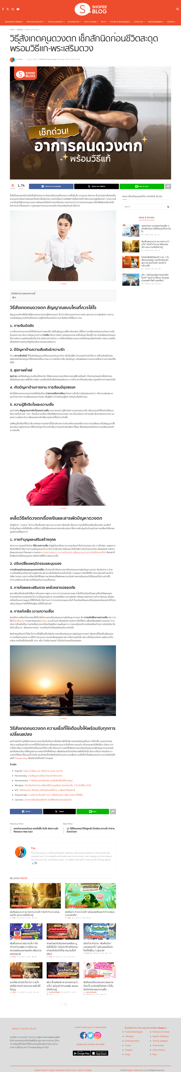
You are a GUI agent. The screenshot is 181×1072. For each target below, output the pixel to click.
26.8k (50, 994)
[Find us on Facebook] (3, 9)
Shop (127, 1054)
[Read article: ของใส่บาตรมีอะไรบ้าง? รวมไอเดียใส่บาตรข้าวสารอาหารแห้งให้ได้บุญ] (26, 970)
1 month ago (148, 250)
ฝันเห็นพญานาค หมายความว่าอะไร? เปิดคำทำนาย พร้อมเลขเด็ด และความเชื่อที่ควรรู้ (35, 913)
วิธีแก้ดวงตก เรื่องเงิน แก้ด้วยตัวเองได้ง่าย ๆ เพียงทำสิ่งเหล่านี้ (47, 790)
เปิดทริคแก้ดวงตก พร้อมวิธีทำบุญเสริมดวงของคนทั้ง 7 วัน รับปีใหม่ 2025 (58, 785)
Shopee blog (21, 758)
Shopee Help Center (57, 1070)
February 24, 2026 (92, 994)
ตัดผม (44, 621)
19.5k (72, 957)
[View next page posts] (65, 1005)
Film (14, 918)
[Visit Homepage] (90, 9)
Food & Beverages (134, 1032)
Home (12, 29)
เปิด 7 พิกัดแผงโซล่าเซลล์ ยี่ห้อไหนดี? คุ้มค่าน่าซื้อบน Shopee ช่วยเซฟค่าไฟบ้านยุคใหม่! (155, 277)
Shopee (170, 21)
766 (159, 269)
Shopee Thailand (40, 1070)
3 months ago (148, 284)
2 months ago (148, 269)
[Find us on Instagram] (13, 9)
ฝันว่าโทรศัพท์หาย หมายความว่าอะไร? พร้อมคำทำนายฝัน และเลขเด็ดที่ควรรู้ (62, 985)
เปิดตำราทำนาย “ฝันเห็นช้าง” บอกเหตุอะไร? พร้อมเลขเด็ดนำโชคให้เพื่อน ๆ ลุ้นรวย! (98, 947)
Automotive (74, 21)
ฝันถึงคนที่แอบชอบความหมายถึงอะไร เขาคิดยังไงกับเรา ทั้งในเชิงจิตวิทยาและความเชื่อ (98, 985)
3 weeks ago (148, 235)
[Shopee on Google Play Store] (81, 1052)
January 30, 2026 (25, 992)
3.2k (104, 994)
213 (158, 235)
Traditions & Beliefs (58, 937)
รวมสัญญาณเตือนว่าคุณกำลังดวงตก (45, 775)
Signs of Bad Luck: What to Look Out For (43, 771)
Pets (103, 21)
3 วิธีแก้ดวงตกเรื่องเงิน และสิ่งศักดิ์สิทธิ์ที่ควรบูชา (51, 780)
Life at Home (90, 21)
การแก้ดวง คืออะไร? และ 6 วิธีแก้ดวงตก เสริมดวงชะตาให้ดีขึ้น (55, 795)
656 (35, 957)
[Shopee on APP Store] (99, 1052)
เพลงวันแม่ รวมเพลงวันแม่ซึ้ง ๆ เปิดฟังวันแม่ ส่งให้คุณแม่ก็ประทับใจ (156, 228)
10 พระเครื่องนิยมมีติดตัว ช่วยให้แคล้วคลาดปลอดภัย (48, 799)
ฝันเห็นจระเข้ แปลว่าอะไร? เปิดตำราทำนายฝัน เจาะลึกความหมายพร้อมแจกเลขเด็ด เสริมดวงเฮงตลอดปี (25, 949)
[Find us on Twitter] (7, 9)
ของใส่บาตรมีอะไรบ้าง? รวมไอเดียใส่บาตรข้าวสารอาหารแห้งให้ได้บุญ (25, 985)
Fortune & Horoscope (22, 906)
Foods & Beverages (120, 21)
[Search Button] (177, 9)
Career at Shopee (85, 1070)
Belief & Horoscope (32, 29)
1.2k (35, 918)
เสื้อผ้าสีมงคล (18, 621)
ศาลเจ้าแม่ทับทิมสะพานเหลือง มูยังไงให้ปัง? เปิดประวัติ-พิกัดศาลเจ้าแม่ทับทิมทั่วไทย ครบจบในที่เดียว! (62, 949)
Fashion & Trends (13, 21)
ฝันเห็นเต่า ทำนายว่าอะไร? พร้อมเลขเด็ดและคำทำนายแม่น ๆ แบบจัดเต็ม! (90, 913)
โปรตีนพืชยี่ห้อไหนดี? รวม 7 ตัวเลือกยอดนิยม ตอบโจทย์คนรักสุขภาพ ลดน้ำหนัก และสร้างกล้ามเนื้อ (155, 261)
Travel (128, 1045)
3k (90, 918)
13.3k (109, 953)
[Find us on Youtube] (18, 9)
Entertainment (155, 21)
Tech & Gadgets (55, 21)
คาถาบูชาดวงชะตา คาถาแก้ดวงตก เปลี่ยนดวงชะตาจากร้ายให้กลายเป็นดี (73, 552)
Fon (20, 59)
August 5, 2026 (25, 918)
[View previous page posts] (60, 1005)
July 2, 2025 (32, 59)
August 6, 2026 (80, 918)
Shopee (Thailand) (133, 1070)
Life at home (159, 1050)
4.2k (37, 992)
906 (159, 284)
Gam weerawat (54, 992)
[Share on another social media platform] (168, 186)
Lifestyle (138, 21)
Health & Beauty (35, 21)
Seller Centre (71, 1070)
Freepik (64, 284)
